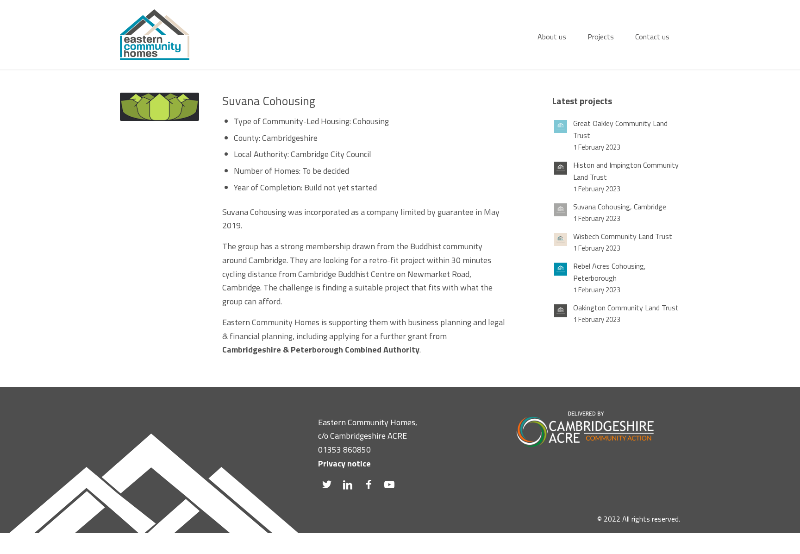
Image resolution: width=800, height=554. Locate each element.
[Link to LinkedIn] (348, 484)
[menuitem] (552, 34)
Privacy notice (344, 463)
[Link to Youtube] (389, 484)
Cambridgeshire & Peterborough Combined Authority (320, 349)
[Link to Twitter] (327, 484)
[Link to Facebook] (368, 484)
